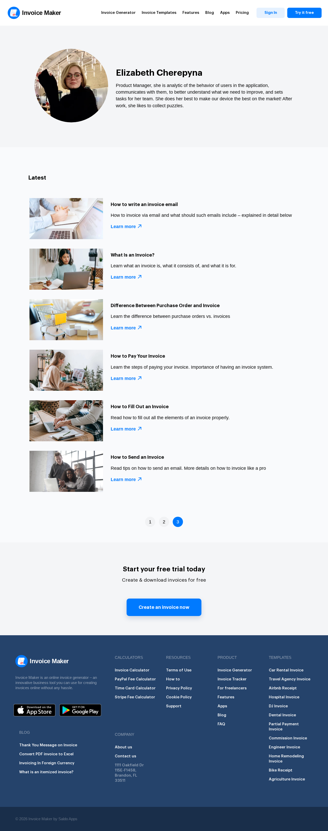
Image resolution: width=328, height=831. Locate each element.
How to (173, 679)
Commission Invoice (288, 738)
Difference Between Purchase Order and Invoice (165, 305)
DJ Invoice (278, 706)
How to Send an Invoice (137, 457)
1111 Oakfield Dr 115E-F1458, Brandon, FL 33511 (129, 773)
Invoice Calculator (132, 670)
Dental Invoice (282, 715)
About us (123, 747)
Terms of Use (178, 670)
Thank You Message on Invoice (48, 745)
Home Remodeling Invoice (286, 758)
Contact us (125, 756)
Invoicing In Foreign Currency (46, 763)
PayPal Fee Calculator (135, 679)
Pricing (242, 13)
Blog (209, 13)
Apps (225, 13)
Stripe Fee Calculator (135, 697)
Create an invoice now (164, 607)
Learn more (123, 226)
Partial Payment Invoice (284, 726)
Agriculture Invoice (287, 779)
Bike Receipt (280, 770)
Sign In (270, 13)
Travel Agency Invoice (289, 679)
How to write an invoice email (144, 204)
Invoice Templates (159, 13)
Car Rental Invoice (286, 670)
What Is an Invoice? (133, 255)
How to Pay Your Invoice (138, 356)
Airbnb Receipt (283, 688)
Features (190, 13)
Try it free (304, 13)
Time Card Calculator (135, 688)
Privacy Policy (179, 688)
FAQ (221, 724)
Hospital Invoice (284, 697)
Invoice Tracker (232, 679)
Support (173, 706)
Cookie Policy (179, 697)
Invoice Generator (118, 13)
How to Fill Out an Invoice (140, 406)
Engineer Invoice (284, 747)
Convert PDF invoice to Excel (46, 754)
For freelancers (232, 688)
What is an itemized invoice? (46, 772)
